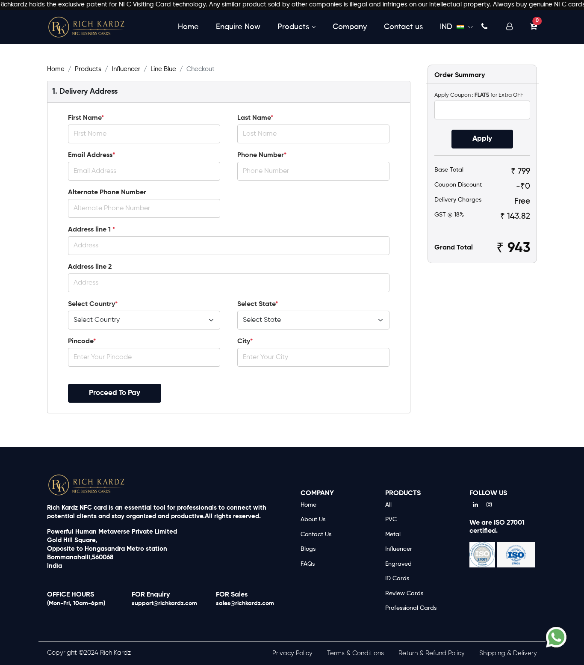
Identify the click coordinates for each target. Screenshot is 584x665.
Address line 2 (90, 267)
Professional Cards (411, 608)
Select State (257, 304)
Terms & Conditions (355, 653)
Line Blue (163, 69)
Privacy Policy (292, 653)
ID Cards (397, 579)
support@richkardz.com (164, 603)
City (245, 341)
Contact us (403, 26)
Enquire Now (238, 26)
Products (293, 26)
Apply (482, 138)
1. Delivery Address (85, 91)
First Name (86, 118)
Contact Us (316, 534)
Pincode (82, 341)
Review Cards (404, 594)
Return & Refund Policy (431, 653)
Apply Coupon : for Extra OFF (478, 95)
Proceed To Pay (114, 393)
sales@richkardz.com (245, 603)
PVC (391, 519)
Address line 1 (91, 229)
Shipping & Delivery (508, 653)
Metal (393, 534)
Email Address (91, 155)
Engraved (398, 564)
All (388, 505)
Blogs (308, 549)
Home (188, 26)
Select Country (93, 304)
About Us (313, 519)
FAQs (308, 564)
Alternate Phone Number (107, 192)
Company (350, 26)
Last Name (255, 118)
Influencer (126, 69)
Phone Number (261, 155)
